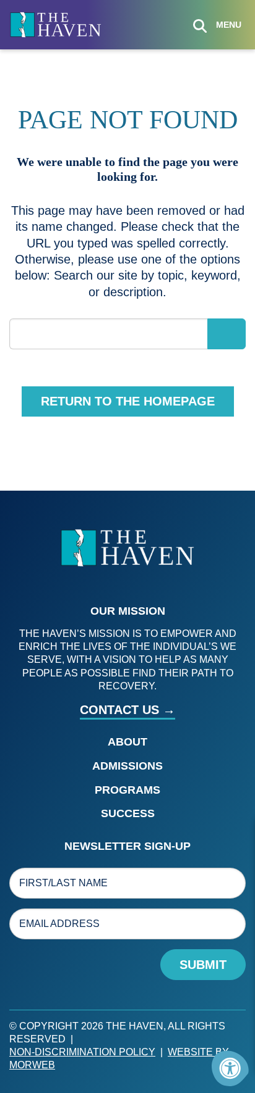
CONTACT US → (127, 710)
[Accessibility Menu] (230, 1068)
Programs (127, 790)
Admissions (127, 766)
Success (128, 813)
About (127, 742)
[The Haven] (55, 24)
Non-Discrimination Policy (82, 1052)
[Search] (200, 24)
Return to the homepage (128, 401)
